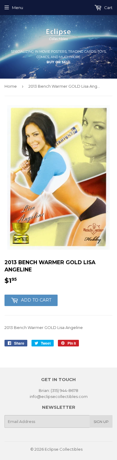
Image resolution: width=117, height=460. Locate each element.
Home (10, 86)
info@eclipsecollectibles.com (59, 396)
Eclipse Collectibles (63, 449)
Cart (107, 7)
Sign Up (101, 421)
